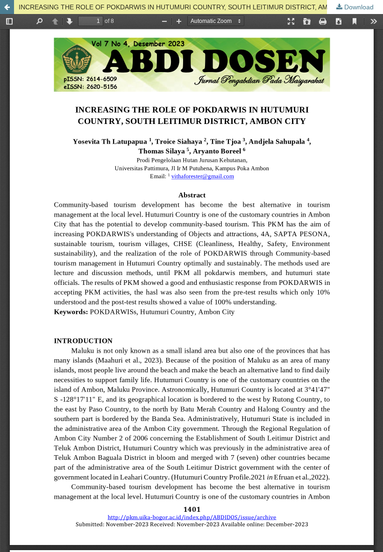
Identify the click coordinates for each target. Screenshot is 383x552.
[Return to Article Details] (7, 7)
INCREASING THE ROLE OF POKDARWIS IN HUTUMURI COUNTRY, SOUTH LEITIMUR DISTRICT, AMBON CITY (189, 7)
